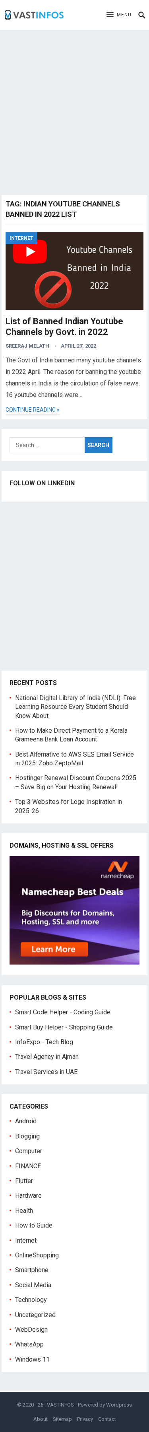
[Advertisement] (74, 110)
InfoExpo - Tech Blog (44, 1042)
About (40, 1419)
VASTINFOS (60, 1405)
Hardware (28, 1195)
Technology (31, 1300)
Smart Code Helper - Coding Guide (62, 1012)
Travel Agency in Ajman (47, 1056)
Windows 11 (32, 1359)
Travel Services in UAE (46, 1072)
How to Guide (33, 1225)
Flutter (24, 1181)
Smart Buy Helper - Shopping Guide (64, 1027)
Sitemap (62, 1419)
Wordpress (119, 1405)
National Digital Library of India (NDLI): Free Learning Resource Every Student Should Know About (75, 707)
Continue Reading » (33, 410)
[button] (119, 15)
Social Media (33, 1285)
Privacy (85, 1419)
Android (26, 1121)
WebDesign (31, 1329)
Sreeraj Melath (27, 346)
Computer (28, 1151)
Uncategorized (35, 1315)
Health (24, 1210)
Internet (21, 238)
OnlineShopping (37, 1255)
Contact (107, 1419)
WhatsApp (29, 1344)
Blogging (27, 1136)
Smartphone (31, 1270)
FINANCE (28, 1166)
